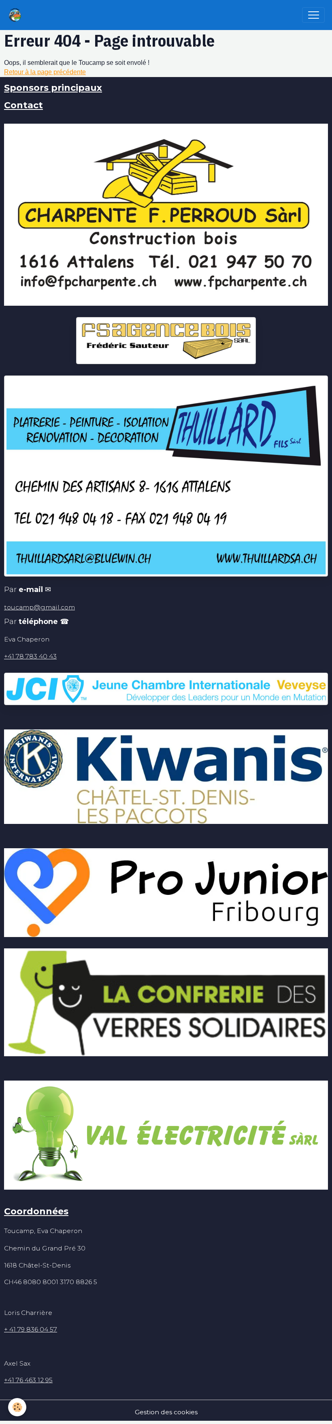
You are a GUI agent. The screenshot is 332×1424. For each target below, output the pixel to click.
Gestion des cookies (166, 1412)
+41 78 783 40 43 (30, 656)
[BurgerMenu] (313, 15)
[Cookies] (17, 1407)
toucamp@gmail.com (39, 607)
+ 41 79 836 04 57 (30, 1329)
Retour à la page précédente (45, 72)
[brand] (16, 15)
